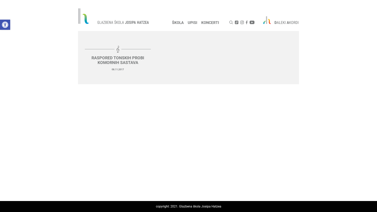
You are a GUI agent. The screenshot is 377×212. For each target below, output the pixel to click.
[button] (5, 25)
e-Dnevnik (236, 22)
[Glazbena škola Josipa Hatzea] (114, 17)
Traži (231, 22)
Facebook (247, 22)
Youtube (252, 22)
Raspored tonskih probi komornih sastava (118, 60)
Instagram (242, 22)
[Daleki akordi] (279, 20)
